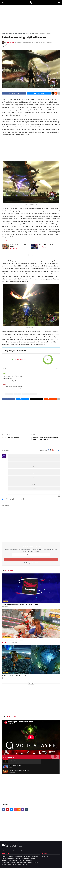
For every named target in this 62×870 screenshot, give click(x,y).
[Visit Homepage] (31, 2)
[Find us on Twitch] (22, 809)
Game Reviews (27, 42)
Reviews (9, 864)
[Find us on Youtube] (7, 809)
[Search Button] (59, 2)
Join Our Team (27, 856)
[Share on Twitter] (53, 93)
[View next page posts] (32, 255)
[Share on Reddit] (55, 93)
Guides (25, 864)
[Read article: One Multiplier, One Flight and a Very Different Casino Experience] (31, 588)
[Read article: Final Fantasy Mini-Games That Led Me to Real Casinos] (31, 659)
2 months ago (6, 678)
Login (58, 450)
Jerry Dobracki (10, 42)
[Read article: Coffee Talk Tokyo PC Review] (34, 246)
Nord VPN (30, 862)
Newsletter (11, 858)
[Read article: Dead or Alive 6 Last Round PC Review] (5, 246)
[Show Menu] (2, 2)
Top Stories (29, 393)
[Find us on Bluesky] (11, 809)
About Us (4, 856)
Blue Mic (4, 864)
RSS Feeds (18, 858)
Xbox (35, 393)
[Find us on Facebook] (3, 809)
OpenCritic (4, 860)
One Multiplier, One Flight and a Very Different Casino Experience (20, 604)
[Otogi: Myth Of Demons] (19, 359)
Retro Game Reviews (46, 42)
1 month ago (14, 642)
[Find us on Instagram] (15, 809)
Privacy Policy (35, 856)
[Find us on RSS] (19, 809)
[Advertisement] (31, 18)
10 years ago (19, 42)
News (14, 864)
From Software (9, 393)
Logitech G (21, 860)
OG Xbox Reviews (36, 42)
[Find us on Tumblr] (26, 809)
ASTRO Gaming (5, 862)
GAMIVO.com (29, 860)
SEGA (24, 393)
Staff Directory (18, 856)
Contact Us (10, 856)
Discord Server (25, 858)
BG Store (33, 858)
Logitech (13, 862)
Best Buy (36, 862)
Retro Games (18, 393)
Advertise (4, 858)
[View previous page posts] (29, 255)
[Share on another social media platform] (58, 93)
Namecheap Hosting (21, 862)
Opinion (5, 601)
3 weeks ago (6, 606)
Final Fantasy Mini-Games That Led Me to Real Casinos (17, 676)
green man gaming (13, 860)
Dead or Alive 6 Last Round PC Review (12, 640)
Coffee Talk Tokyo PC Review (46, 245)
